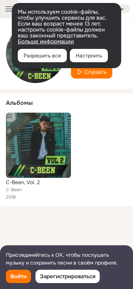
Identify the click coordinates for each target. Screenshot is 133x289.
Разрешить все (42, 55)
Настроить (89, 55)
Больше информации (46, 41)
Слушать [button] (95, 72)
